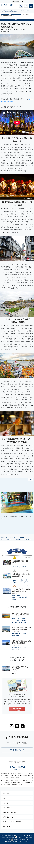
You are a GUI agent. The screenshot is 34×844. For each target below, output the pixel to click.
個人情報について (8, 817)
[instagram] (11, 726)
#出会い (19, 567)
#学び (13, 567)
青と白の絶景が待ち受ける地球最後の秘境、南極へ (21, 590)
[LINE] (17, 726)
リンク (5, 798)
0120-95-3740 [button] (18, 737)
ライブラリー (6, 826)
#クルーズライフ (24, 582)
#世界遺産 (23, 618)
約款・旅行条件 (7, 807)
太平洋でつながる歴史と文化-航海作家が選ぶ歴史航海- (21, 642)
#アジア (24, 567)
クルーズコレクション (16, 14)
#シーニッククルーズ (18, 539)
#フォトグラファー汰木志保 (17, 537)
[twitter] (23, 726)
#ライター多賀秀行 (6, 539)
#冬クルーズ (15, 582)
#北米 (17, 635)
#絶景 (7, 537)
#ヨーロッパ (28, 539)
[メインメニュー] (31, 6)
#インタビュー (23, 622)
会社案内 (5, 803)
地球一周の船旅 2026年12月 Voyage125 (20, 668)
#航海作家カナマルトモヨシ (19, 633)
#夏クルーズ (23, 580)
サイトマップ (6, 793)
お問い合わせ (18, 750)
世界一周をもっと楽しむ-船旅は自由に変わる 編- (21, 575)
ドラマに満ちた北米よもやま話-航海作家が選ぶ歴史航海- (21, 628)
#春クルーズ (15, 580)
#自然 (2, 537)
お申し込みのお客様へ (9, 812)
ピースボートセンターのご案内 (12, 822)
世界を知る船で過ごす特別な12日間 (21, 562)
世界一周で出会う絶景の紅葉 (20, 614)
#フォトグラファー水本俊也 (19, 597)
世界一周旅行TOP (5, 14)
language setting (16, 1)
